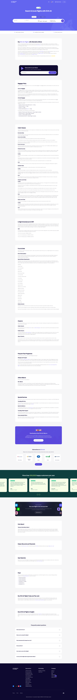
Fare (27, 108)
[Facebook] (13, 686)
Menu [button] (64, 1)
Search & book (28, 681)
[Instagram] (18, 686)
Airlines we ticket (28, 670)
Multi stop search (28, 682)
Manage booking (58, 1)
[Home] (14, 2)
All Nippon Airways (40, 53)
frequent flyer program (26, 359)
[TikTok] (17, 686)
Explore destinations (38, 440)
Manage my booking (41, 670)
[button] (49, 2)
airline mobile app (28, 332)
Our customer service (29, 677)
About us (52, 670)
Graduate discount (29, 686)
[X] (15, 686)
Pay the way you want (29, 674)
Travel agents (28, 678)
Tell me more (38, 512)
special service (31, 407)
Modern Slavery (54, 677)
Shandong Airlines (22, 54)
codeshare (21, 53)
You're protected (28, 675)
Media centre (53, 674)
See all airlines (38, 464)
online (30, 327)
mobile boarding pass (37, 327)
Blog (52, 673)
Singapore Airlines (34, 54)
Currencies (27, 683)
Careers (52, 675)
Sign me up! (52, 72)
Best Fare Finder (28, 679)
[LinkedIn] (20, 686)
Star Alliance (42, 51)
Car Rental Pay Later (29, 673)
